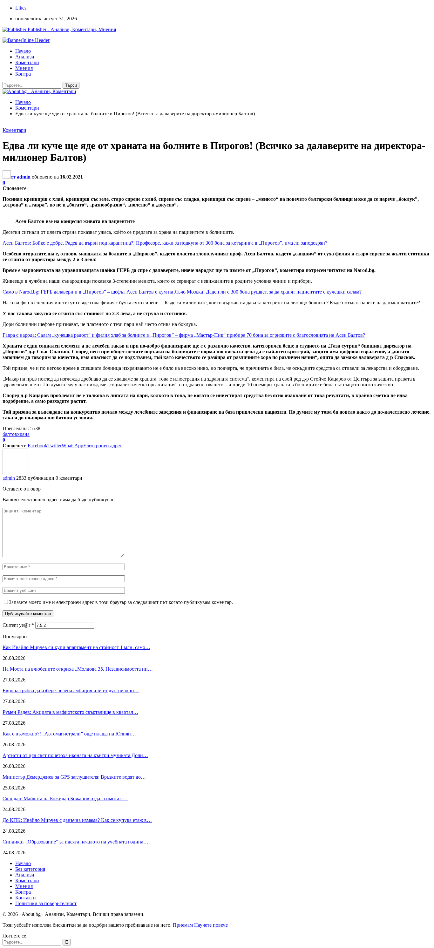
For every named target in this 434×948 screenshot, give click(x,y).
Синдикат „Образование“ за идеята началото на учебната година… (75, 841)
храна (23, 434)
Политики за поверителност (46, 903)
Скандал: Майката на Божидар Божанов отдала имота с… (65, 798)
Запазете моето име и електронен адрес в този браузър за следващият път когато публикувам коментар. (121, 602)
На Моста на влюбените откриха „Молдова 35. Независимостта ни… (78, 669)
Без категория (30, 869)
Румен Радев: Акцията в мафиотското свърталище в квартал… (70, 712)
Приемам (183, 925)
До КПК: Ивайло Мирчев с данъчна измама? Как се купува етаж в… (77, 820)
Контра (23, 74)
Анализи (24, 56)
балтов (10, 434)
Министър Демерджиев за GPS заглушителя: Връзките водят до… (74, 777)
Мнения (24, 68)
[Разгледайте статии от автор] (15, 472)
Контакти (25, 897)
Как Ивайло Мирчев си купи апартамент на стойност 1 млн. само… (76, 647)
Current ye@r (18, 625)
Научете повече (211, 925)
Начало (23, 51)
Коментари (27, 62)
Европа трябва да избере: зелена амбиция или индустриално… (71, 690)
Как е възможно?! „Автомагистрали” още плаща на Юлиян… (69, 733)
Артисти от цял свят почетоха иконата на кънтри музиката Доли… (75, 755)
